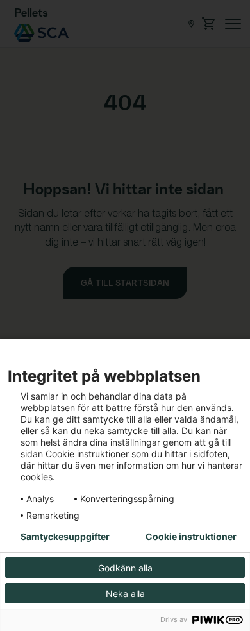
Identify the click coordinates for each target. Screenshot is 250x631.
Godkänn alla (125, 567)
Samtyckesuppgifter (65, 537)
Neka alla (125, 593)
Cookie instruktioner (191, 537)
